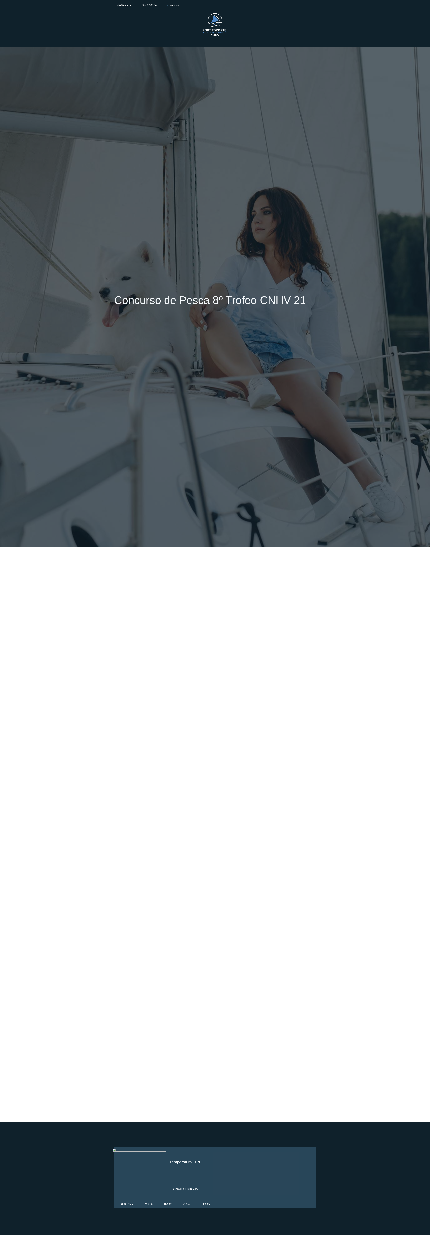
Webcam (174, 5)
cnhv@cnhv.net (124, 5)
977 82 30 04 (149, 5)
